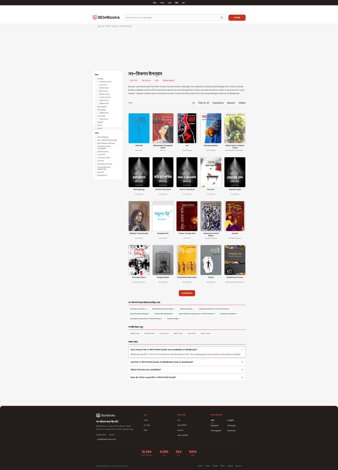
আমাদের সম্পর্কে (101, 435)
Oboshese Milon (211, 145)
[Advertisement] (169, 47)
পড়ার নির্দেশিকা (182, 425)
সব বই (162, 3)
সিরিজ (176, 3)
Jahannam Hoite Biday (211, 234)
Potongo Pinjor (139, 277)
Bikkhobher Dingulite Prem (163, 146)
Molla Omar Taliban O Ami (235, 146)
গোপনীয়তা (207, 466)
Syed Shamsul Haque (140, 313)
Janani (235, 233)
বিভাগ (154, 3)
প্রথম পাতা (101, 26)
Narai (211, 277)
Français (231, 425)
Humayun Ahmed (139, 309)
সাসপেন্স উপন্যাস (164, 333)
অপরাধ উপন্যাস (191, 333)
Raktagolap (139, 189)
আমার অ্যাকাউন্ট (182, 435)
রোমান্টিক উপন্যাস (135, 333)
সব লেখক (147, 425)
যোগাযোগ (112, 435)
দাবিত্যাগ (222, 466)
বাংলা (212, 420)
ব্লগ (183, 3)
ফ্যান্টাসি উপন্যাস (178, 333)
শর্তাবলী (200, 466)
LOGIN (237, 17)
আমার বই (180, 430)
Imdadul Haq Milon (229, 313)
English (230, 420)
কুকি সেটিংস (239, 466)
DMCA (230, 466)
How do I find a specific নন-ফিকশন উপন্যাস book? (153, 377)
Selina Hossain (187, 309)
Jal (187, 145)
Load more (187, 293)
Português (216, 430)
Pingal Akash (163, 277)
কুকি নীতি (215, 466)
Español (214, 425)
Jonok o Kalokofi (187, 189)
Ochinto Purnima (163, 189)
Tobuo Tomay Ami (187, 233)
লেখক (169, 3)
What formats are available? (146, 369)
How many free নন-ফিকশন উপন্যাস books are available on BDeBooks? (164, 349)
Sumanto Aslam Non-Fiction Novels (146, 318)
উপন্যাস (114, 26)
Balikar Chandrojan (139, 233)
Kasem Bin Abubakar (164, 313)
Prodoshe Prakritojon (187, 277)
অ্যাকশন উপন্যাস (206, 333)
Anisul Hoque (173, 318)
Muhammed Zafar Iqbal (163, 309)
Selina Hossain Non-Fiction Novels (214, 309)
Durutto (211, 189)
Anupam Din (163, 233)
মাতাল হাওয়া (139, 145)
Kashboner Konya (235, 277)
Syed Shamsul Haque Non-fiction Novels (197, 313)
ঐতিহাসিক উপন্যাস (149, 333)
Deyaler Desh (235, 189)
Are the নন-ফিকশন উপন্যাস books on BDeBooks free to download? (162, 362)
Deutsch (231, 430)
